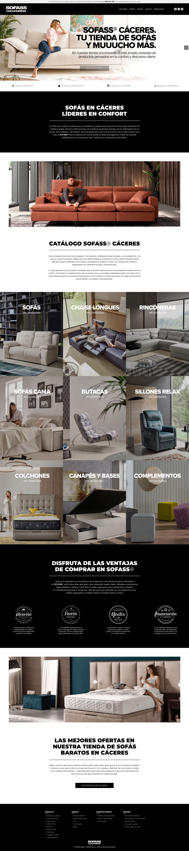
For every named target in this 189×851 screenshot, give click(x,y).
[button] (140, 9)
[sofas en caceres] (175, 9)
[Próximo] (186, 47)
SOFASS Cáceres (91, 847)
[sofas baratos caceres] (182, 9)
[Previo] (3, 47)
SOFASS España (80, 847)
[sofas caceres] (179, 9)
